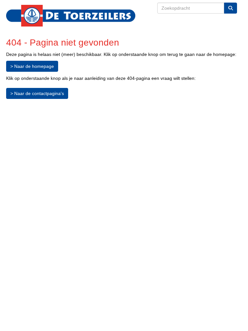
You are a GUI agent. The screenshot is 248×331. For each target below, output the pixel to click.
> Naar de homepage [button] (32, 66)
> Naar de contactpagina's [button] (37, 93)
